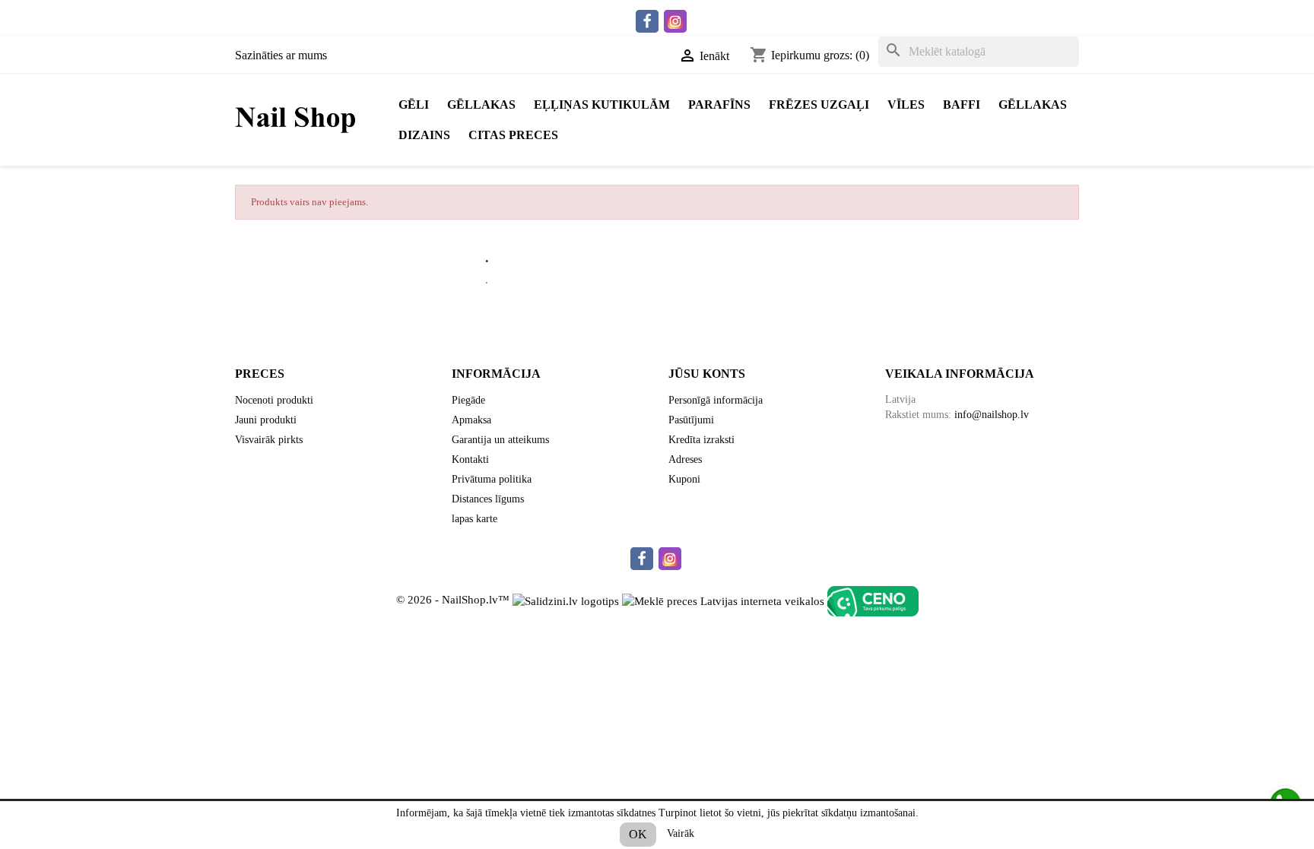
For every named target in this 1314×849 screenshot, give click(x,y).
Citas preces (513, 134)
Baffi (961, 104)
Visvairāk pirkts (269, 439)
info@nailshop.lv (991, 414)
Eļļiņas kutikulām (602, 104)
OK (638, 834)
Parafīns (719, 104)
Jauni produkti (266, 420)
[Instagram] (675, 21)
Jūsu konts (706, 373)
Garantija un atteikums (500, 439)
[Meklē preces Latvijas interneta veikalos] (723, 600)
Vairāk (680, 833)
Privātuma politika (492, 479)
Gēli (413, 104)
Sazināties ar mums (281, 55)
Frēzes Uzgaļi (819, 104)
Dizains (424, 134)
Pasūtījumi (691, 420)
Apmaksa (471, 420)
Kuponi (684, 479)
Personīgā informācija (715, 400)
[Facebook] (647, 21)
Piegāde (468, 400)
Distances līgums (488, 499)
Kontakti (470, 459)
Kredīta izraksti (701, 439)
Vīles (906, 104)
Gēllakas (481, 104)
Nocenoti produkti (274, 400)
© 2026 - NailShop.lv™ (454, 600)
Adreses (685, 459)
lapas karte (474, 518)
